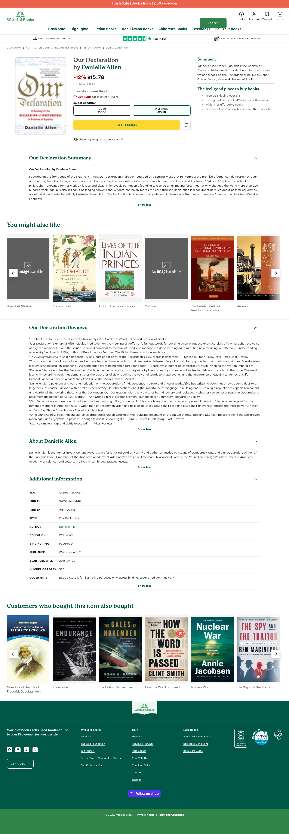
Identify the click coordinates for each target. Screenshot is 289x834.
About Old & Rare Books (197, 736)
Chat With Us (139, 758)
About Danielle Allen (53, 441)
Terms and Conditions (171, 814)
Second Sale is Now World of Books (101, 758)
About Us (86, 736)
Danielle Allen (102, 68)
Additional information (55, 479)
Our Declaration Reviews (58, 328)
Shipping (137, 736)
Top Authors (88, 751)
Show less (144, 204)
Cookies (136, 772)
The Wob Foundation (93, 743)
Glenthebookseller (91, 765)
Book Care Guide (193, 751)
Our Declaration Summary (60, 158)
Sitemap (136, 779)
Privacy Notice (145, 814)
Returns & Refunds (142, 743)
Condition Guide (141, 765)
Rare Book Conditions (195, 743)
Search (213, 23)
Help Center (139, 751)
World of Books (124, 814)
